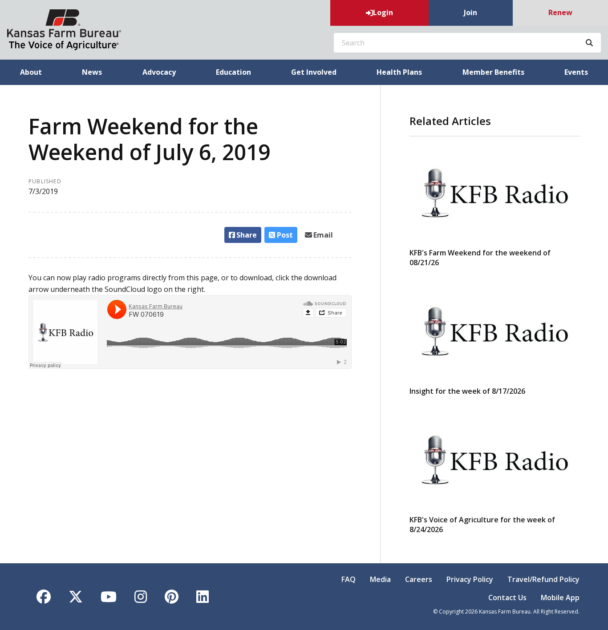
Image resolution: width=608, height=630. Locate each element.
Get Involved (313, 72)
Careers (418, 579)
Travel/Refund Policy (543, 579)
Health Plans (399, 72)
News (92, 72)
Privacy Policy (469, 579)
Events (576, 72)
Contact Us (507, 597)
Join (470, 12)
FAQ (348, 579)
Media (380, 579)
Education (233, 72)
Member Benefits (493, 72)
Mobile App (560, 597)
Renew (560, 12)
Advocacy (159, 72)
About (31, 72)
